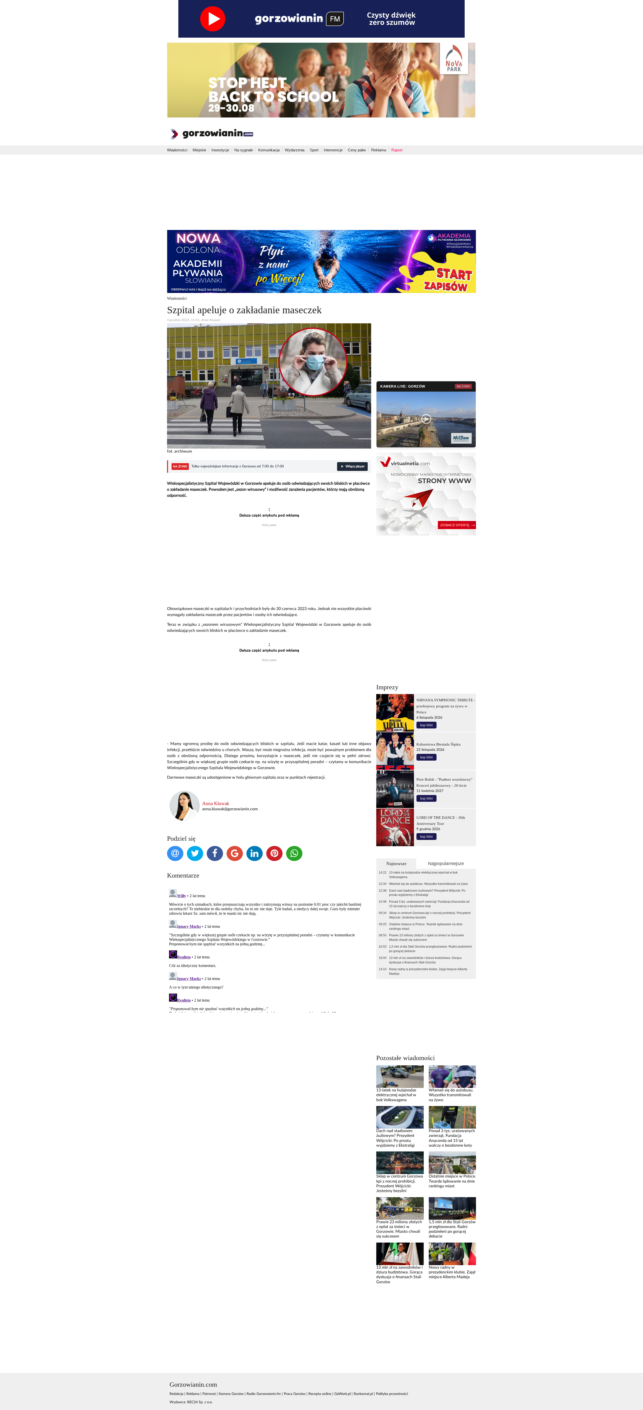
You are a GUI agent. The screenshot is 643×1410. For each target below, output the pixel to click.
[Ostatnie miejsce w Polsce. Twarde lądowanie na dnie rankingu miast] (452, 1162)
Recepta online (319, 1394)
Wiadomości (177, 150)
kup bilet (426, 725)
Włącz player (355, 466)
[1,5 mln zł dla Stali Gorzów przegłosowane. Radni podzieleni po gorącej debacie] (452, 1208)
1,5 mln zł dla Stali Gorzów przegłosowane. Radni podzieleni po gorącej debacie (430, 949)
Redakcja (176, 1394)
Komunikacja (269, 150)
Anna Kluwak (215, 803)
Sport (314, 150)
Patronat (209, 1394)
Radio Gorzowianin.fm (264, 1394)
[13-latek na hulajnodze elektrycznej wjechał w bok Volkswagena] (399, 1076)
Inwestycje (220, 150)
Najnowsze (396, 863)
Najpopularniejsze (446, 863)
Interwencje (333, 150)
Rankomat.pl (363, 1394)
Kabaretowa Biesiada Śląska (438, 744)
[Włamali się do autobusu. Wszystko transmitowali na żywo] (452, 1076)
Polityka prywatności (392, 1394)
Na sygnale (243, 150)
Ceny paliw (357, 150)
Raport (396, 150)
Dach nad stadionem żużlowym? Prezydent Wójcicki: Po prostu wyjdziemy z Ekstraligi (427, 893)
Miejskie (199, 150)
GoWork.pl (342, 1394)
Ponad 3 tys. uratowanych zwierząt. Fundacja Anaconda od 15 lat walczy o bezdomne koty (429, 904)
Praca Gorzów (294, 1394)
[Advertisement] (321, 192)
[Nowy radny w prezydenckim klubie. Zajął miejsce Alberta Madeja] (452, 1253)
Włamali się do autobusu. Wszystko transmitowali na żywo (428, 884)
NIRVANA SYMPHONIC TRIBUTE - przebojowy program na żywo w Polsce (445, 706)
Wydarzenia (294, 150)
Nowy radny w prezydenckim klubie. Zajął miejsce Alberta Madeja (428, 971)
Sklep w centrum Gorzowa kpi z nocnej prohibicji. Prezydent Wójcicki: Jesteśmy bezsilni (429, 915)
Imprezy (387, 687)
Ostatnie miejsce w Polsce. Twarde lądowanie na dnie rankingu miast (425, 927)
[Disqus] (269, 950)
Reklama (378, 150)
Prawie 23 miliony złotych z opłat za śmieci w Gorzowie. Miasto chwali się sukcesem (427, 938)
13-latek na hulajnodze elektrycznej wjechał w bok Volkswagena (423, 875)
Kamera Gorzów (231, 1394)
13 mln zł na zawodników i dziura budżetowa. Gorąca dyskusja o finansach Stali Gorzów (425, 960)
